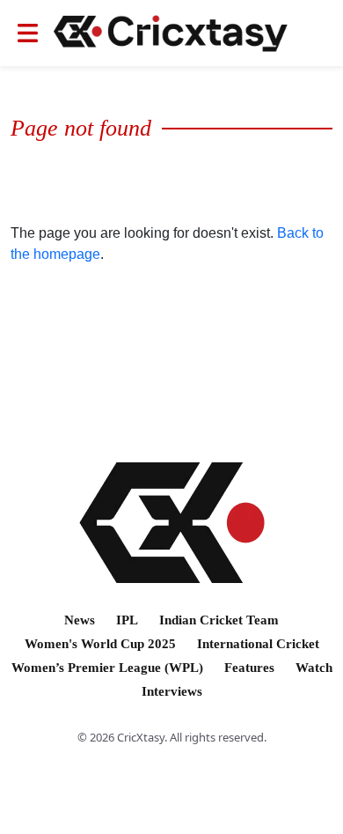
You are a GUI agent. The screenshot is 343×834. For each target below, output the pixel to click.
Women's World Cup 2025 (100, 644)
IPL (127, 620)
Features (249, 668)
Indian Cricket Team (219, 620)
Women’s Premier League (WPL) (107, 668)
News (79, 620)
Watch (314, 668)
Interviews (172, 691)
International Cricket (258, 644)
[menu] (28, 33)
